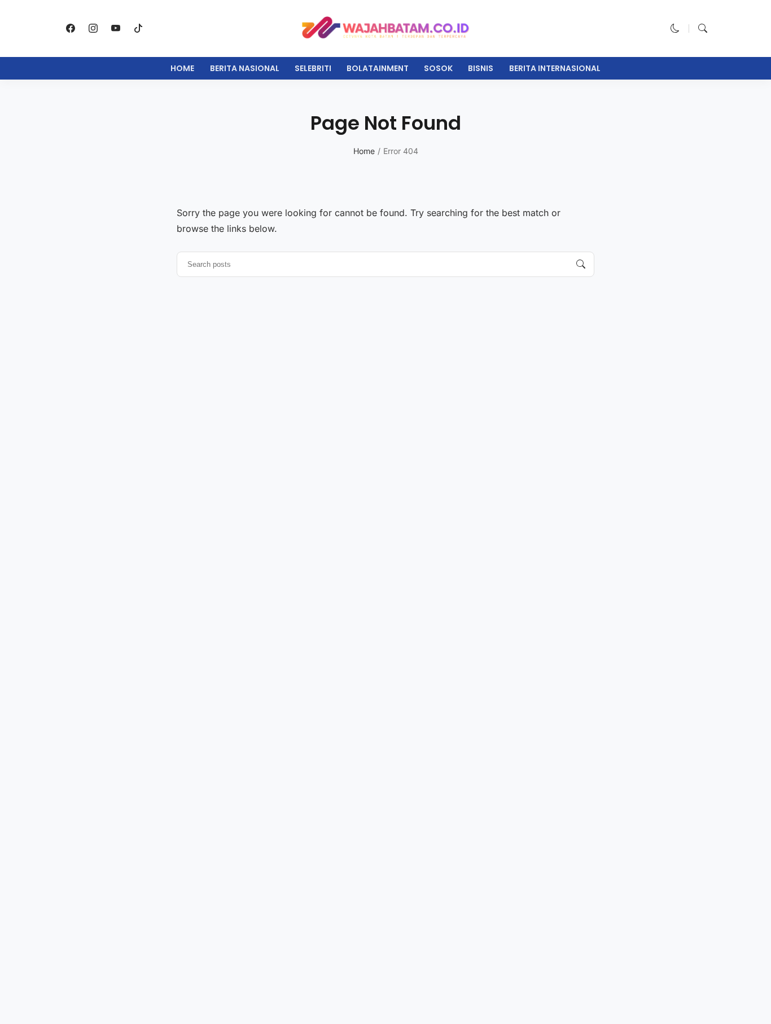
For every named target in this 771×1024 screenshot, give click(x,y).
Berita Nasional (244, 68)
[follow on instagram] (93, 28)
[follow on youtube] (115, 28)
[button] (675, 28)
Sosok (438, 68)
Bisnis (480, 68)
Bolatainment (378, 68)
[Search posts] (581, 264)
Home (182, 68)
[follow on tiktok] (138, 28)
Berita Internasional (555, 68)
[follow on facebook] (70, 28)
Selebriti (313, 68)
